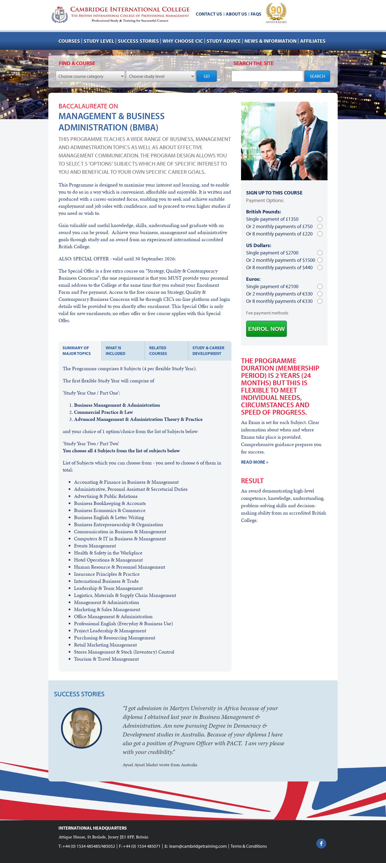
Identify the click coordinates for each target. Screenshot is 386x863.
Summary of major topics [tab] (76, 350)
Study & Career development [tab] (208, 350)
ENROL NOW (266, 329)
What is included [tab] (115, 350)
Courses (69, 41)
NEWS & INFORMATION (270, 41)
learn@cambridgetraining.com (198, 846)
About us (236, 14)
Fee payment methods (267, 313)
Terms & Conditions (249, 846)
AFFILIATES (313, 41)
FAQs (256, 14)
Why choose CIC (182, 41)
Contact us (209, 14)
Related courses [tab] (158, 350)
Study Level (99, 41)
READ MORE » (254, 462)
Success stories (138, 41)
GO (207, 76)
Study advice (224, 41)
